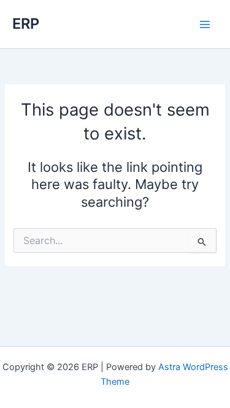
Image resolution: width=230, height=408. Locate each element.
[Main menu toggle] (205, 24)
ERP (25, 23)
